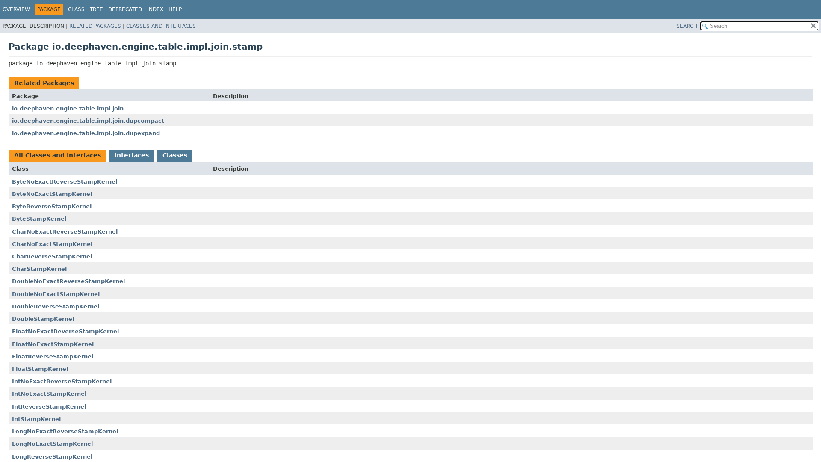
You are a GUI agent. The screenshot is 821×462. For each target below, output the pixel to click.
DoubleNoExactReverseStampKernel (68, 281)
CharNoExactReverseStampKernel (65, 231)
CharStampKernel (39, 269)
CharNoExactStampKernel (52, 244)
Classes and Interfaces (161, 26)
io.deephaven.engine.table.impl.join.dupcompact (88, 121)
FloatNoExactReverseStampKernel (65, 331)
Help (175, 9)
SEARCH (686, 26)
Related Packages (95, 26)
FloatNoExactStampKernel (53, 344)
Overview (16, 9)
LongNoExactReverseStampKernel (65, 431)
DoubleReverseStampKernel (55, 306)
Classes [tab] (174, 155)
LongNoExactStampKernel (52, 444)
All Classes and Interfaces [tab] (57, 155)
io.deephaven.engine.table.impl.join (68, 108)
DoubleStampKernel (43, 319)
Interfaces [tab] (132, 155)
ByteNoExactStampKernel (52, 194)
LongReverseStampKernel (52, 456)
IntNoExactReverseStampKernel (62, 381)
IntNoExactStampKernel (49, 394)
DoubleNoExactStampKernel (56, 294)
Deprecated (125, 9)
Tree (96, 9)
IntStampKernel (36, 419)
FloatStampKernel (40, 369)
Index (155, 9)
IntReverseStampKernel (49, 406)
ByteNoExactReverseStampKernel (64, 181)
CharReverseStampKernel (52, 256)
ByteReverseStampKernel (52, 206)
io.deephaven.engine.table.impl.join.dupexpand (86, 133)
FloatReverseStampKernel (52, 356)
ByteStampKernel (39, 219)
